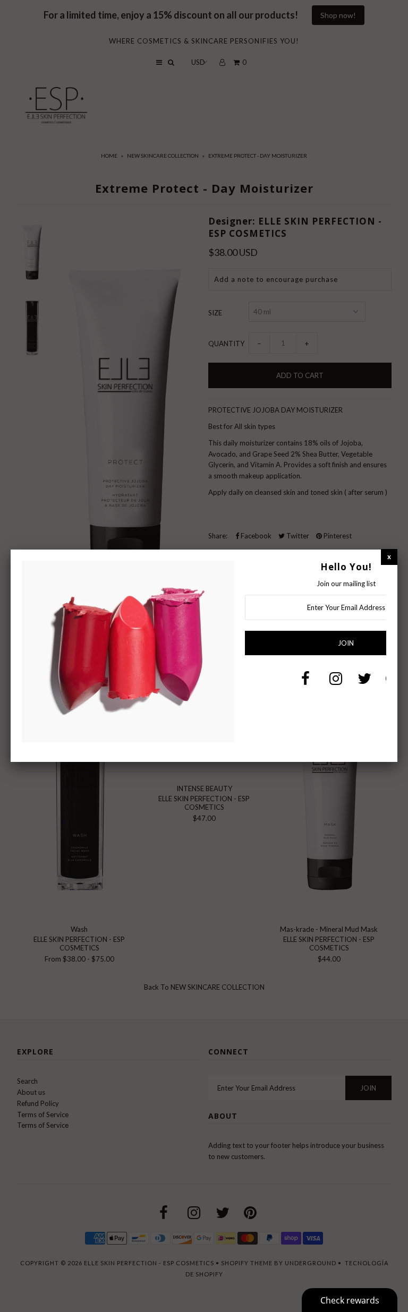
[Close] (389, 556)
